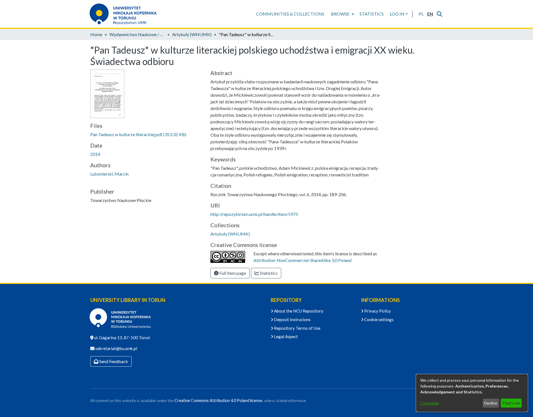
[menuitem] (342, 14)
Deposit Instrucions (292, 319)
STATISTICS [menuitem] (371, 13)
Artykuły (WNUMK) (192, 34)
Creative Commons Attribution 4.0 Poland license (218, 400)
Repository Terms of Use (296, 328)
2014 (95, 154)
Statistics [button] (268, 273)
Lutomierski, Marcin (109, 173)
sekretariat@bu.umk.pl (115, 348)
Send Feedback (113, 361)
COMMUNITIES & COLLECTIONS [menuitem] (290, 13)
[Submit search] (439, 14)
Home (96, 34)
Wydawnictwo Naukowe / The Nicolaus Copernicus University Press (137, 34)
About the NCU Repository (298, 310)
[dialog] (471, 392)
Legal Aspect (285, 336)
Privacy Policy (377, 310)
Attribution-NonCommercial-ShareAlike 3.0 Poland (302, 260)
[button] (421, 14)
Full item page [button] (232, 273)
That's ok (511, 403)
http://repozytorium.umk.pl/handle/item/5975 (254, 214)
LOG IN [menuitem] (397, 13)
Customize (429, 403)
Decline (490, 403)
